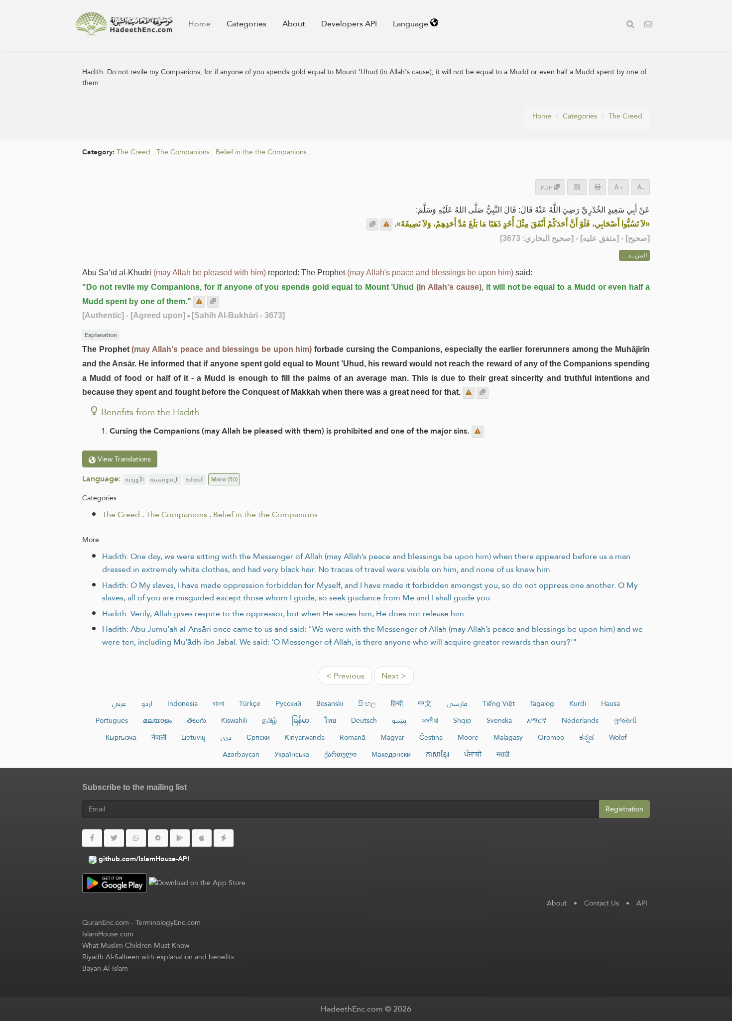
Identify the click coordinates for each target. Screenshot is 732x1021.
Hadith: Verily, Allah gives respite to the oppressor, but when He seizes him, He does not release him (283, 613)
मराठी (502, 754)
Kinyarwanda (305, 737)
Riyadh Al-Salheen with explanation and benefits (158, 956)
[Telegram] (158, 838)
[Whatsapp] (136, 838)
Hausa (610, 703)
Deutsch (364, 720)
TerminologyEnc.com (168, 922)
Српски (258, 737)
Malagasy (508, 737)
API (641, 903)
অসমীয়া (429, 720)
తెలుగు (196, 720)
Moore (468, 737)
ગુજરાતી (624, 720)
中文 (425, 703)
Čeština (431, 737)
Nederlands (580, 720)
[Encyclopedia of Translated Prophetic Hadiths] (124, 24)
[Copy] (372, 224)
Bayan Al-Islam (105, 968)
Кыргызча (121, 737)
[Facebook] (92, 838)
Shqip (462, 720)
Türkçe (249, 703)
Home (199, 23)
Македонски (391, 754)
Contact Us (601, 903)
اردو (146, 703)
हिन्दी (397, 703)
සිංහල (367, 703)
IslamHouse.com (107, 933)
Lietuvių (193, 737)
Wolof (617, 737)
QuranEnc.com (105, 922)
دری (226, 737)
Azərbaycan (241, 754)
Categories (246, 23)
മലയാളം (157, 720)
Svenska (499, 720)
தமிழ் (269, 720)
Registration (624, 808)
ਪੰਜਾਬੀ (473, 754)
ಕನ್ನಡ (586, 737)
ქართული (340, 754)
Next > (393, 676)
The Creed (625, 116)
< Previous (345, 676)
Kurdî (577, 703)
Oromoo (551, 737)
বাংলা (218, 703)
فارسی (457, 703)
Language (411, 23)
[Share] (577, 187)
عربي (119, 703)
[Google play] (180, 838)
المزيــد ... (634, 255)
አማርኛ (537, 720)
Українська (291, 754)
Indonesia (182, 703)
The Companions (183, 152)
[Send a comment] (386, 224)
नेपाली (158, 737)
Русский (288, 703)
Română (353, 737)
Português (112, 720)
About (293, 23)
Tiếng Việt (499, 703)
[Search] (630, 25)
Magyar (392, 737)
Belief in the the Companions (261, 152)
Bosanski (329, 703)
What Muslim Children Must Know (135, 945)
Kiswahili (234, 720)
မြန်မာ (300, 720)
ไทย (330, 720)
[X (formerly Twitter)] (114, 838)
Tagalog (542, 703)
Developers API (349, 23)
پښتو (399, 720)
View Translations (123, 459)
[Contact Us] (648, 25)
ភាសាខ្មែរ (437, 754)
